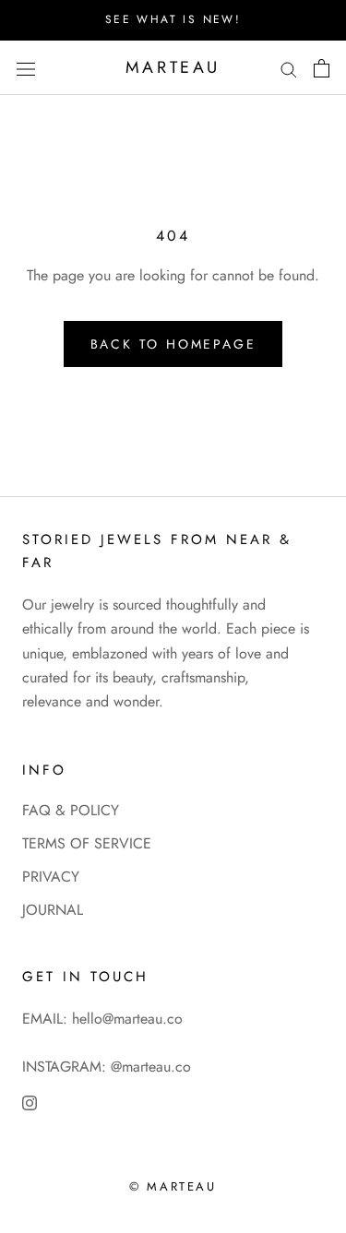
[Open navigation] (26, 67)
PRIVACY (50, 876)
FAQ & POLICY (70, 810)
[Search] (288, 68)
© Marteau (172, 1186)
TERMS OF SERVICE (86, 843)
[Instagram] (29, 1102)
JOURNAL (52, 909)
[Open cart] (321, 68)
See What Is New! (173, 19)
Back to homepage (173, 344)
